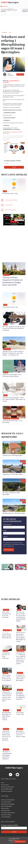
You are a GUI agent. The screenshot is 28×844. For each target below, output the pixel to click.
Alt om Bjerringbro (6, 817)
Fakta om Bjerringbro (6, 806)
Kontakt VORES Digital (6, 789)
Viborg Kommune (5, 810)
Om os (2, 782)
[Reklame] (14, 147)
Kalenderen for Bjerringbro (8, 804)
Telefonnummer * (7, 524)
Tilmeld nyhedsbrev (20, 841)
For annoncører (5, 785)
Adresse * (5, 536)
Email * (5, 530)
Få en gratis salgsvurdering (8, 812)
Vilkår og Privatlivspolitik (7, 787)
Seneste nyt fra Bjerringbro (8, 800)
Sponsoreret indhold (6, 814)
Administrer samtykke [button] (6, 791)
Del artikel (19, 74)
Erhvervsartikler (5, 808)
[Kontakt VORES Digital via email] (17, 774)
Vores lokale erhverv (6, 802)
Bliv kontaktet (8, 550)
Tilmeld (14, 167)
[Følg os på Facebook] (10, 774)
